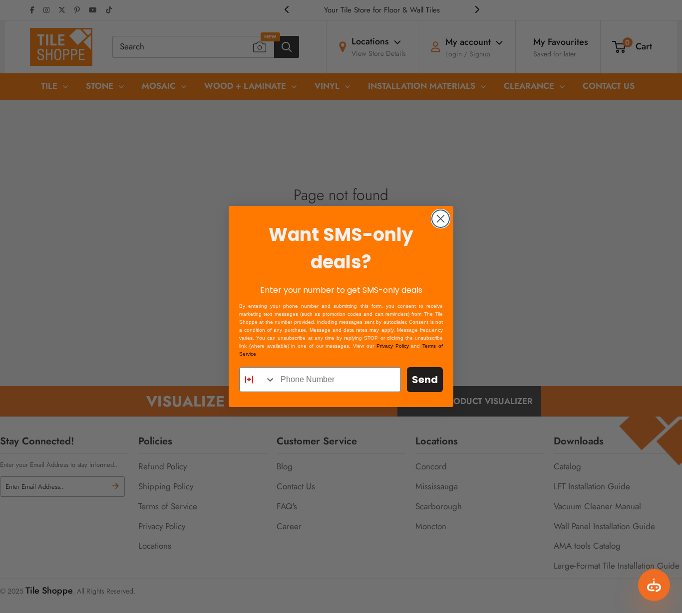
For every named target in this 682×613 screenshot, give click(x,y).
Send (425, 380)
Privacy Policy (392, 346)
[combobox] (258, 380)
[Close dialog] (440, 218)
